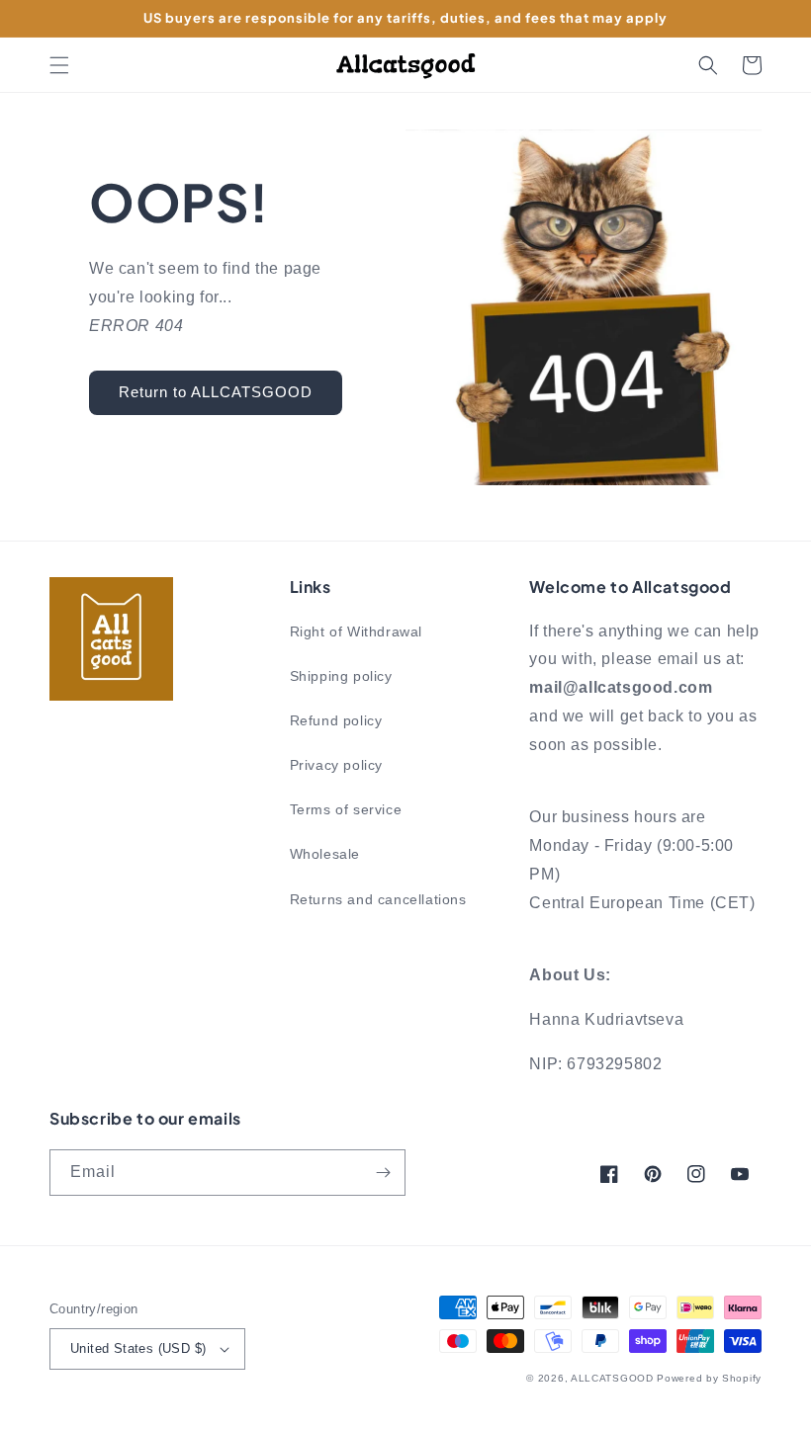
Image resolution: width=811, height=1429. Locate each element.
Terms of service (346, 809)
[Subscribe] (383, 1172)
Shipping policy (341, 676)
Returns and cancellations (378, 899)
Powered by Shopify (709, 1378)
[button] (59, 65)
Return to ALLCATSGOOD (216, 391)
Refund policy (336, 720)
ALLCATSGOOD (612, 1378)
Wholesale (325, 854)
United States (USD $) (138, 1348)
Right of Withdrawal (356, 631)
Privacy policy (336, 765)
